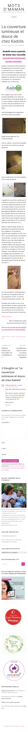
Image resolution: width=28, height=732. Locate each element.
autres (12, 336)
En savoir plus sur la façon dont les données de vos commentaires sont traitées (13, 468)
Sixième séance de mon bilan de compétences (7, 351)
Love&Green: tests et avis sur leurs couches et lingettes (21, 351)
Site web (4, 454)
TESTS (8, 336)
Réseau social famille (8, 690)
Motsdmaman (20, 45)
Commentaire (6, 422)
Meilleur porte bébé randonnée (11, 702)
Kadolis (11, 94)
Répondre (7, 405)
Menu (14, 16)
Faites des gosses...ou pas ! (13, 385)
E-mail (4, 448)
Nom (3, 442)
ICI (15, 541)
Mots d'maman (14, 7)
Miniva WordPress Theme (17, 726)
